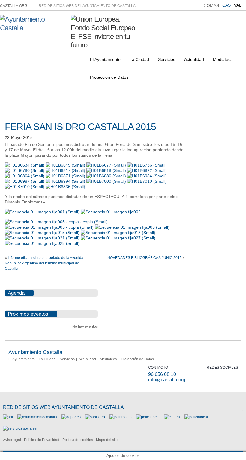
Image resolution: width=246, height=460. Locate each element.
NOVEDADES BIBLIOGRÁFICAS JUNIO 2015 (144, 258)
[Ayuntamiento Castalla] (33, 28)
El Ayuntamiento (105, 59)
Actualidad (194, 59)
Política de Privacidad (41, 440)
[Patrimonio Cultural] (121, 417)
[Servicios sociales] (20, 428)
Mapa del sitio (107, 440)
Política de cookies (77, 440)
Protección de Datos (109, 77)
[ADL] (8, 417)
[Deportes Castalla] (71, 417)
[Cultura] (172, 417)
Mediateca (223, 59)
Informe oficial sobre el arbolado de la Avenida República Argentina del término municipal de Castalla (44, 263)
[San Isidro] (95, 417)
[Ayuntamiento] (37, 417)
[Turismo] (196, 417)
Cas (226, 5)
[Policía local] (148, 417)
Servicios (166, 59)
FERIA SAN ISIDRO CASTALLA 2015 (80, 126)
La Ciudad (139, 59)
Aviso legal (12, 440)
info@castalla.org (166, 379)
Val (238, 5)
